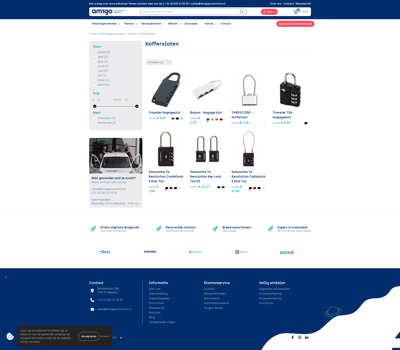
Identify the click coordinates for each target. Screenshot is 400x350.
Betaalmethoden (215, 293)
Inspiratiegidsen (159, 298)
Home (93, 33)
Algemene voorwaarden (274, 288)
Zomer (132, 33)
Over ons (276, 3)
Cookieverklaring (270, 293)
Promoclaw (156, 303)
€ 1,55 (240, 123)
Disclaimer (266, 303)
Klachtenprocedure (216, 303)
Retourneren (212, 298)
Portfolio (154, 312)
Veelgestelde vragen (162, 322)
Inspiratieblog (158, 293)
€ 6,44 (282, 123)
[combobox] (188, 12)
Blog (152, 317)
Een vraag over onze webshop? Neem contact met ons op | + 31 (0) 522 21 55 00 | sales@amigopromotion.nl (157, 3)
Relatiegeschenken (112, 33)
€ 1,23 (195, 120)
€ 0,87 (157, 118)
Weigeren (104, 336)
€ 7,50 (154, 189)
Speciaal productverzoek (295, 23)
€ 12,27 (199, 186)
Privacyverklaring (270, 298)
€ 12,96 (236, 189)
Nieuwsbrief (303, 3)
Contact (288, 3)
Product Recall (213, 307)
